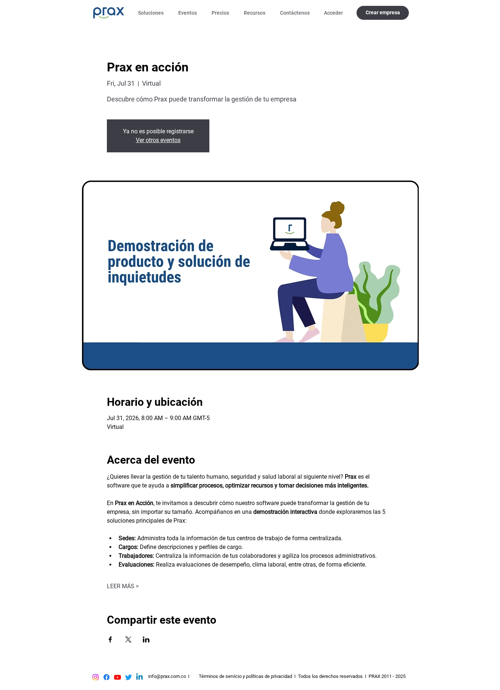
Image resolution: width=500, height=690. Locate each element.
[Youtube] (117, 677)
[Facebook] (106, 677)
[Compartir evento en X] (128, 639)
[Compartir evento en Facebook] (110, 639)
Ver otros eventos (158, 140)
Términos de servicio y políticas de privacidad (245, 676)
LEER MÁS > (123, 586)
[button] (153, 13)
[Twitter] (128, 677)
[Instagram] (96, 677)
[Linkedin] (139, 677)
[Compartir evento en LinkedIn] (146, 639)
